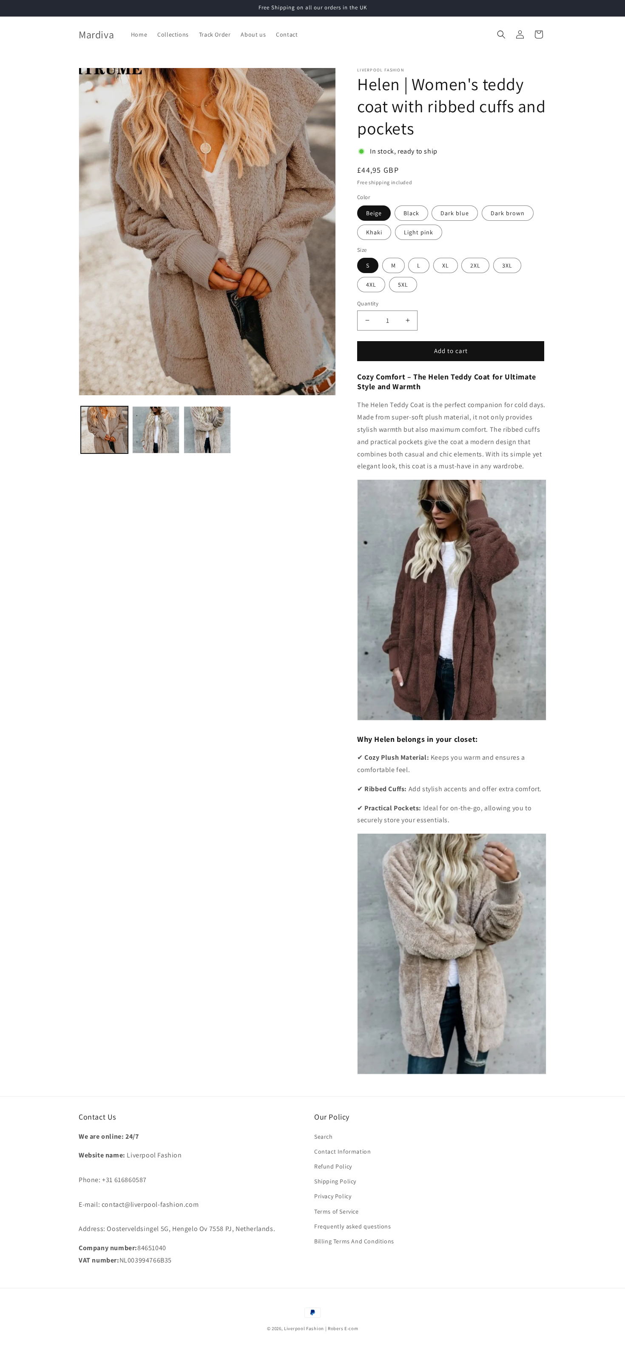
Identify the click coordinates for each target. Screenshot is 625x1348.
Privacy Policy (332, 1196)
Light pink (418, 232)
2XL (475, 265)
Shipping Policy (335, 1181)
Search (323, 1136)
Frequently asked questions (352, 1226)
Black (411, 213)
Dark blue (454, 213)
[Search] (501, 34)
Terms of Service (336, 1211)
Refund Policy (333, 1166)
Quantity (367, 303)
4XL (371, 284)
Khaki (374, 232)
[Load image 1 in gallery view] (104, 429)
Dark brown (508, 213)
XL (445, 265)
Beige (374, 213)
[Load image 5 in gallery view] (155, 429)
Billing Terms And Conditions (354, 1241)
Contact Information (342, 1151)
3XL (507, 265)
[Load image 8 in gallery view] (207, 429)
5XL (403, 284)
